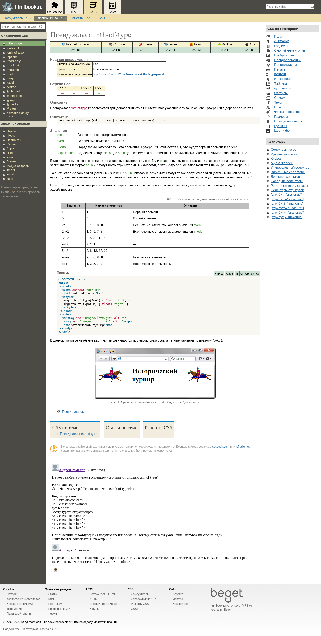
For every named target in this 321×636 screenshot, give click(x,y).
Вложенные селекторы (288, 172)
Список (279, 97)
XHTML (94, 599)
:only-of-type (15, 52)
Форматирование (287, 112)
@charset (13, 91)
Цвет (10, 152)
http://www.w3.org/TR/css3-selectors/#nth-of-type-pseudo (129, 74)
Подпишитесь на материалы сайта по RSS (31, 629)
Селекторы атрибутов (287, 190)
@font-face (14, 95)
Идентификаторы (284, 154)
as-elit (16, 192)
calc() (10, 178)
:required (13, 69)
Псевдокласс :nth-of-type (78, 434)
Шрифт (279, 107)
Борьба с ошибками (20, 603)
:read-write (14, 65)
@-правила (282, 88)
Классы (276, 158)
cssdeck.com (220, 446)
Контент (280, 74)
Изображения (284, 55)
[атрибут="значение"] (286, 194)
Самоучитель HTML (103, 594)
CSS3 (100, 18)
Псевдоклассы (73, 411)
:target (11, 78)
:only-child (14, 48)
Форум (52, 613)
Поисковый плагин (19, 613)
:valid (10, 82)
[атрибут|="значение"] (287, 217)
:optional (12, 57)
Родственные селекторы (289, 185)
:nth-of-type (14, 43)
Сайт (112, 12)
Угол (10, 157)
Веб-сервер (180, 603)
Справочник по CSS (51, 18)
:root (10, 74)
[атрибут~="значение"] (287, 212)
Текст (278, 102)
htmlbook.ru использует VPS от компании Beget (231, 607)
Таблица (280, 83)
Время (11, 161)
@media (12, 104)
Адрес (11, 148)
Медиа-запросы (18, 166)
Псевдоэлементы (287, 60)
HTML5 (94, 608)
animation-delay (18, 113)
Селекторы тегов (283, 149)
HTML (73, 12)
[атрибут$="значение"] (287, 203)
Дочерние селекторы (286, 176)
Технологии (14, 608)
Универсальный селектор (290, 167)
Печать (279, 69)
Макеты (178, 599)
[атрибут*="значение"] (287, 208)
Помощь (12, 594)
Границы (280, 126)
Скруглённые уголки (289, 50)
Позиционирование (288, 121)
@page (12, 108)
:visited (11, 87)
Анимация (281, 41)
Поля (278, 36)
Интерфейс (282, 79)
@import (12, 100)
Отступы (281, 93)
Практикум (55, 603)
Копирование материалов (23, 599)
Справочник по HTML (103, 603)
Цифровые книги (59, 608)
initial (10, 174)
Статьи (52, 594)
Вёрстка (178, 594)
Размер (12, 144)
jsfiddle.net (243, 446)
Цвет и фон (282, 130)
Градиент (281, 46)
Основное (54, 12)
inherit (11, 170)
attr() (10, 117)
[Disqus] (155, 517)
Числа (11, 135)
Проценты (14, 140)
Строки (12, 131)
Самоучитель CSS (17, 18)
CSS (93, 12)
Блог (51, 599)
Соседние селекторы (287, 181)
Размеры (281, 116)
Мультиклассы (282, 163)
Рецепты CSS (81, 18)
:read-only (14, 61)
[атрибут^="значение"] (287, 199)
